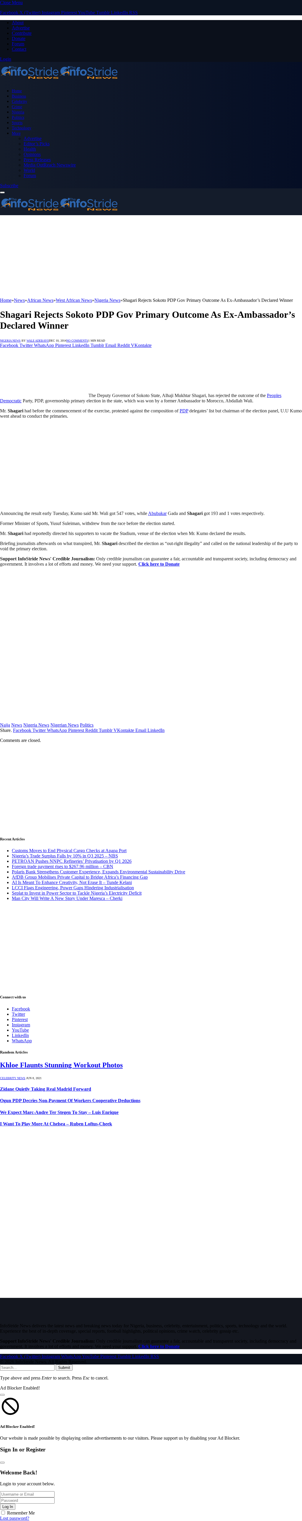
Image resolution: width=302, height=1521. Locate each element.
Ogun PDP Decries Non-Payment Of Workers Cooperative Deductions (70, 1100)
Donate (18, 38)
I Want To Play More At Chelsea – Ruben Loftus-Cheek (56, 1123)
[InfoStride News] (59, 80)
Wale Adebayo (38, 340)
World (29, 170)
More (16, 133)
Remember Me (21, 1512)
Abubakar (157, 513)
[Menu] (2, 192)
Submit (64, 1367)
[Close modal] (2, 1395)
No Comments (77, 340)
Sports (17, 122)
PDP (184, 410)
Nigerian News (64, 724)
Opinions (32, 154)
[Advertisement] (151, 256)
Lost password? (14, 1518)
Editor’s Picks (37, 143)
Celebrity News (12, 1078)
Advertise (21, 27)
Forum (18, 43)
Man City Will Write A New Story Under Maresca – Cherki (67, 898)
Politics (18, 117)
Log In (7, 1506)
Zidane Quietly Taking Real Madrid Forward (45, 1089)
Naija (5, 724)
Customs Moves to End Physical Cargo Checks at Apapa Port (69, 850)
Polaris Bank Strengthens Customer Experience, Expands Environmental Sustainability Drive (98, 871)
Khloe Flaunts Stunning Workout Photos (61, 1065)
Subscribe (9, 185)
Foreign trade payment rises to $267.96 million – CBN (62, 866)
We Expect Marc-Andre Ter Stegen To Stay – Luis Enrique (59, 1112)
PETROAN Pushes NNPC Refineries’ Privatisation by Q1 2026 (72, 861)
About (18, 22)
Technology (21, 128)
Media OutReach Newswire (50, 164)
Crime (17, 106)
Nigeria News (10, 340)
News (16, 724)
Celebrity (19, 101)
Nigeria (18, 112)
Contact (19, 49)
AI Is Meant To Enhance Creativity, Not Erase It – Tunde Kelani (72, 882)
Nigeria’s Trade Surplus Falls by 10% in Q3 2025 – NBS (65, 855)
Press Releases (37, 159)
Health (30, 149)
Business (19, 96)
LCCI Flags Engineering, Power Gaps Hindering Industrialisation (73, 887)
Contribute (22, 33)
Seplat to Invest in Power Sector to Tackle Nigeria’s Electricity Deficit (77, 893)
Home (17, 90)
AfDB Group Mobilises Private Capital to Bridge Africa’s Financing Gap (80, 877)
